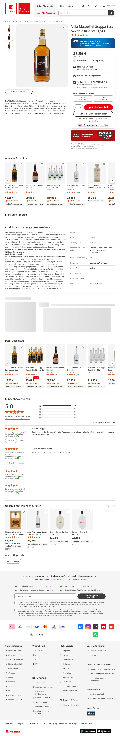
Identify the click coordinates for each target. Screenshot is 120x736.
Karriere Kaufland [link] (97, 694)
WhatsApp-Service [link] (70, 691)
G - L (37, 659)
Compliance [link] (21, 724)
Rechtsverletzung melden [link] (42, 712)
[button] (57, 406)
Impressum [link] (9, 724)
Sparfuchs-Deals (14, 651)
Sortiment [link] (66, 664)
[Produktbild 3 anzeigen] (9, 45)
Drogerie (11, 682)
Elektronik (12, 655)
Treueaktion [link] (67, 673)
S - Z (37, 668)
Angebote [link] (66, 651)
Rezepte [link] (66, 668)
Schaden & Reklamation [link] (44, 702)
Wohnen (11, 673)
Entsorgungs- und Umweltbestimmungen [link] (63, 724)
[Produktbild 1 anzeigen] (9, 28)
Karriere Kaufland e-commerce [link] (102, 698)
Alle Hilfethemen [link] (42, 683)
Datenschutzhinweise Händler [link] (102, 674)
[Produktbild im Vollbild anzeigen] (42, 55)
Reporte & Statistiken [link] (98, 651)
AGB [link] (43, 724)
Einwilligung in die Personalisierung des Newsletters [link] (50, 611)
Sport (10, 686)
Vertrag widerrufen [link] (42, 698)
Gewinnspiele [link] (68, 677)
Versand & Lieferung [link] (43, 707)
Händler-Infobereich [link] (71, 705)
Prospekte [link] (66, 655)
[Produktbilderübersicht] (9, 55)
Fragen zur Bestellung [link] (44, 687)
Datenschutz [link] (33, 724)
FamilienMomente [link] (70, 686)
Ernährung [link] (67, 682)
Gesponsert (109, 506)
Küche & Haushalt (15, 664)
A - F (37, 655)
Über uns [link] (93, 655)
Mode (10, 677)
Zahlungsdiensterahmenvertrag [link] (102, 669)
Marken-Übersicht (15, 699)
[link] (66, 6)
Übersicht (39, 651)
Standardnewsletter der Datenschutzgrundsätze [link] (40, 604)
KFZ (9, 691)
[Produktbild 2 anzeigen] (9, 37)
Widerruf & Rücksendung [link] (40, 692)
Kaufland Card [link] (68, 659)
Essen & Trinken (14, 695)
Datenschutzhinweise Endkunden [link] (98, 679)
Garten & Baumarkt (15, 659)
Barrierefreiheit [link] (86, 724)
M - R (37, 664)
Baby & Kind (13, 668)
